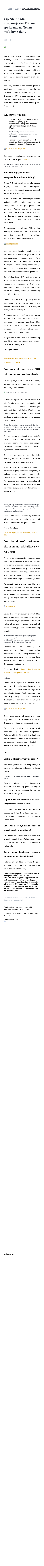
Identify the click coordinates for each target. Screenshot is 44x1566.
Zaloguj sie (5, 709)
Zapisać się (12, 709)
